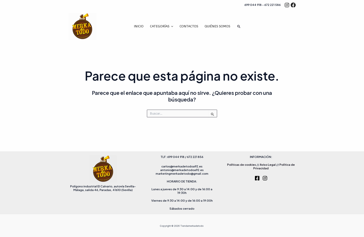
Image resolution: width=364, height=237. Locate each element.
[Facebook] (293, 5)
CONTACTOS (189, 26)
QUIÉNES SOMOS (217, 26)
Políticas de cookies (241, 164)
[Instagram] (286, 5)
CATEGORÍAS (159, 26)
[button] (171, 26)
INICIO (139, 26)
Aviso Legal (268, 164)
